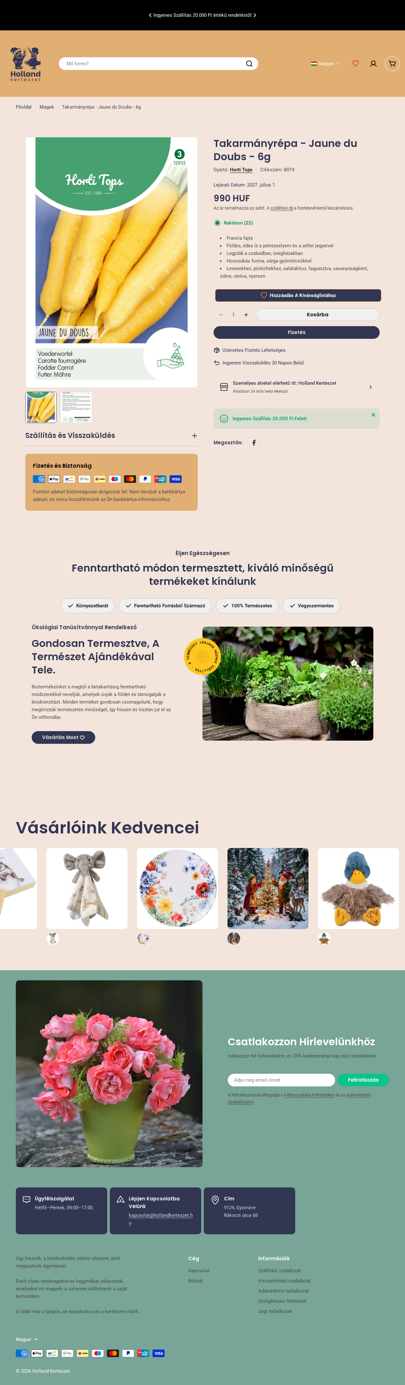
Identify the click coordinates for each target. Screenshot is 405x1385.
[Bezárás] (373, 415)
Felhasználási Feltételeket (309, 1094)
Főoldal (24, 107)
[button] (150, 15)
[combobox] (158, 63)
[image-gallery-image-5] (207, 896)
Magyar (23, 1339)
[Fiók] (373, 63)
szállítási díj (282, 208)
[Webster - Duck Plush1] (298, 896)
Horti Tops (241, 170)
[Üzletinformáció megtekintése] (370, 387)
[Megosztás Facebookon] (254, 442)
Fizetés (297, 332)
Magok (47, 107)
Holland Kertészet (51, 1371)
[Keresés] (249, 63)
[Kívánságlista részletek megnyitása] (355, 63)
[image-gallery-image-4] (117, 896)
